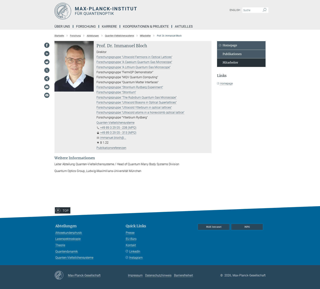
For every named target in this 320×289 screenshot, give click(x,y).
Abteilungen (66, 226)
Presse (130, 232)
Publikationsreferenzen (111, 148)
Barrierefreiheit (183, 275)
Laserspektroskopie (68, 239)
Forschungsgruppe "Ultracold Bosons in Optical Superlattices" (136, 102)
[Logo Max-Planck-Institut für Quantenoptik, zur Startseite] (123, 11)
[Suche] (264, 10)
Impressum (135, 275)
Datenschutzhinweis (158, 275)
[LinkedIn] (47, 53)
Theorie (60, 245)
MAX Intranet (213, 226)
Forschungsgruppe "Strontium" (116, 92)
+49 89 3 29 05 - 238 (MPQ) (118, 127)
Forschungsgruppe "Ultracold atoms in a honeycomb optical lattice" (140, 112)
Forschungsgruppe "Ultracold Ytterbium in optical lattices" (134, 107)
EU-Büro (131, 239)
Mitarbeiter (230, 62)
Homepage (230, 45)
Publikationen (232, 54)
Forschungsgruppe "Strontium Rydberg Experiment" (129, 87)
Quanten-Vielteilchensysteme (115, 122)
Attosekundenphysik (68, 232)
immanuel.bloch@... (113, 137)
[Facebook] (47, 45)
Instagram (136, 257)
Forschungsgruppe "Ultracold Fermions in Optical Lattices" (134, 57)
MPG (247, 226)
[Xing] (47, 78)
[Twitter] (47, 70)
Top (66, 210)
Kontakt (131, 245)
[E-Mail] (47, 87)
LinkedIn (134, 251)
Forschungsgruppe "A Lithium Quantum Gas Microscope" (133, 67)
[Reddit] (47, 62)
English (235, 10)
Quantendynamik (66, 251)
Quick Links (136, 226)
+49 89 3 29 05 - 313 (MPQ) (118, 132)
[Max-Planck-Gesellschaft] (61, 275)
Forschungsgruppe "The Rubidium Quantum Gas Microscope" (136, 97)
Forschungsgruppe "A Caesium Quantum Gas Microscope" (134, 62)
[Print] (47, 95)
